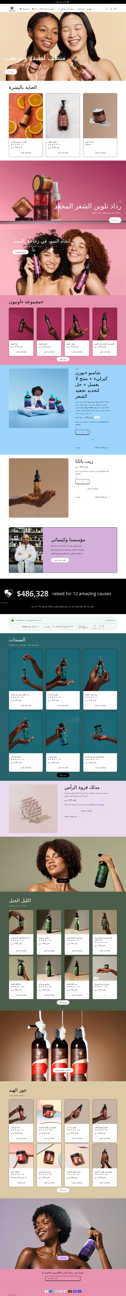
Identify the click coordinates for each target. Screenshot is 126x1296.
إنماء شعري (63, 881)
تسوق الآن (11, 72)
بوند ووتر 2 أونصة (91, 695)
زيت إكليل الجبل (72, 984)
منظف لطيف (52, 142)
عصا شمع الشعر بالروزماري (20, 938)
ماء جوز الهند (15, 1127)
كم (76, 428)
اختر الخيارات (21, 1183)
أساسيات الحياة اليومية (63, 1070)
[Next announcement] (116, 2)
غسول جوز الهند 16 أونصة (47, 1127)
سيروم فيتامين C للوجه (19, 142)
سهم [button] (79, 448)
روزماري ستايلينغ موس (74, 938)
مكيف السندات (16, 757)
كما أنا (14, 1295)
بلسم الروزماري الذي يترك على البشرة (103, 939)
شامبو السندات (53, 695)
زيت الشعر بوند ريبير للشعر (20, 695)
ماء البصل (14, 344)
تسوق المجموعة (20, 252)
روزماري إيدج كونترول (101, 984)
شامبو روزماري (44, 984)
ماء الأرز (63, 1258)
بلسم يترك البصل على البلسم (104, 344)
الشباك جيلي (15, 1172)
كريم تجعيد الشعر (44, 1172)
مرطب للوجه (89, 142)
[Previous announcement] (9, 2)
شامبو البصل (43, 344)
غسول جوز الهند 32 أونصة (103, 1172)
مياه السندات (52, 757)
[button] (25, 9)
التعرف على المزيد (60, 560)
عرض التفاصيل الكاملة (101, 448)
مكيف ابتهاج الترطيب (74, 1172)
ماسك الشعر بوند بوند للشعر (94, 757)
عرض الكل (63, 359)
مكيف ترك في (71, 1127)
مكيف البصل (71, 344)
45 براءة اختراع (56, 550)
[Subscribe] (78, 1278)
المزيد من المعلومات (110, 620)
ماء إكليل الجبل (16, 984)
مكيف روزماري (44, 938)
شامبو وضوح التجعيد (101, 1127)
